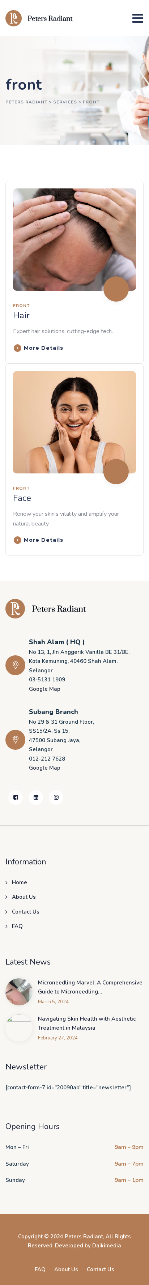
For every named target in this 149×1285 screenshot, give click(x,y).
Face (22, 498)
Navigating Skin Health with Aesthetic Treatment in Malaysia (87, 1023)
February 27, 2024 (58, 1038)
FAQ (17, 926)
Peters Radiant (84, 1236)
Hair (21, 315)
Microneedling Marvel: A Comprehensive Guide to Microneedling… (90, 987)
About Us (24, 897)
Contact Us (25, 911)
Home (19, 882)
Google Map (44, 689)
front (21, 306)
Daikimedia (106, 1245)
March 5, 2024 (53, 1002)
